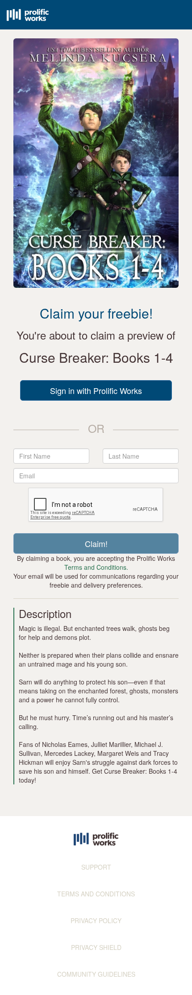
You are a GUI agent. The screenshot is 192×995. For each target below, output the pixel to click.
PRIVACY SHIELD (96, 947)
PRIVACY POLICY (96, 920)
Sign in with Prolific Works (96, 390)
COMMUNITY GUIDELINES (96, 974)
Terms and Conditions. (96, 567)
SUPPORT (96, 866)
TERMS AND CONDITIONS (96, 893)
